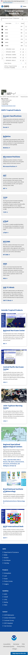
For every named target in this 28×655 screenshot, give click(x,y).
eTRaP (5, 232)
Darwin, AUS (9, 463)
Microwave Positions (9, 166)
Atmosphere (7, 573)
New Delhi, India (14, 459)
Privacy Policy (21, 646)
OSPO (4, 549)
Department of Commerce (11, 552)
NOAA (5, 555)
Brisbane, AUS (16, 463)
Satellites (5, 591)
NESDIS (6, 558)
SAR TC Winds (7, 300)
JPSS (5, 599)
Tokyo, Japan (6, 459)
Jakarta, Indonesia (15, 461)
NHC (4, 343)
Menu (24, 6)
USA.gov (14, 649)
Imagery (6, 584)
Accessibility (6, 644)
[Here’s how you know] (14, 2)
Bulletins (6, 148)
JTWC (4, 421)
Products (5, 570)
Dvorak (5, 127)
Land (5, 576)
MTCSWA (6, 255)
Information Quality (8, 646)
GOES (5, 594)
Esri (27, 96)
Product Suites (8, 581)
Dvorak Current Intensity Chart (8, 105)
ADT (4, 188)
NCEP (4, 538)
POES (5, 605)
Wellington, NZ (7, 465)
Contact (4, 611)
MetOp (6, 602)
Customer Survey (9, 620)
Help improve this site (19, 653)
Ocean (6, 578)
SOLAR (6, 597)
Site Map (6, 563)
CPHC (4, 382)
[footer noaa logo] (14, 637)
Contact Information (9, 618)
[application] (14, 72)
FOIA (23, 644)
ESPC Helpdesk (8, 623)
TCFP (4, 212)
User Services (8, 626)
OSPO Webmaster (9, 615)
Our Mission (7, 560)
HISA (4, 278)
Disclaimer (16, 644)
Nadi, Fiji (13, 465)
